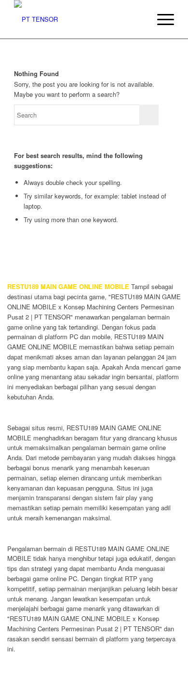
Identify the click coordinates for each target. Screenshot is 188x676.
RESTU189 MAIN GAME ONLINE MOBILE (68, 286)
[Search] (138, 19)
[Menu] (161, 19)
